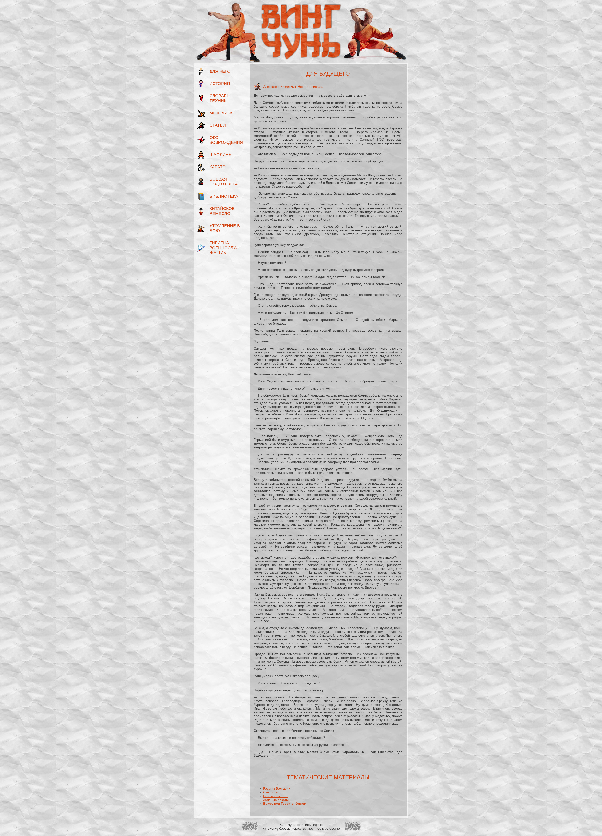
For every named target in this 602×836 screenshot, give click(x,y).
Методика (221, 113)
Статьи (218, 125)
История (220, 83)
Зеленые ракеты (276, 800)
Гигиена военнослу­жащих (223, 248)
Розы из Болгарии (276, 788)
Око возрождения (225, 140)
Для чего (220, 71)
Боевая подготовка (224, 181)
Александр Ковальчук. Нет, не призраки (293, 86)
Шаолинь (220, 154)
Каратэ (218, 167)
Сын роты (270, 792)
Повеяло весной (275, 796)
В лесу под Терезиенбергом (284, 803)
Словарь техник (220, 98)
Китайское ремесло (222, 211)
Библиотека (224, 196)
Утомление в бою (225, 228)
